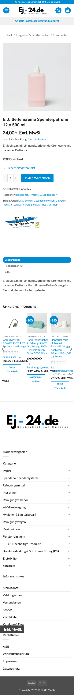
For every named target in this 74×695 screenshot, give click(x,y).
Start (9, 35)
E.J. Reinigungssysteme (38, 366)
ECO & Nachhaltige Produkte (22, 544)
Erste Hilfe (10, 558)
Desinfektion (11, 529)
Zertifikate (10, 617)
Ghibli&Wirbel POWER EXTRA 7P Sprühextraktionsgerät (16, 343)
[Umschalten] (69, 470)
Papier (7, 470)
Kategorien (10, 463)
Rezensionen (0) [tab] (14, 266)
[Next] (71, 357)
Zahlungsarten (12, 595)
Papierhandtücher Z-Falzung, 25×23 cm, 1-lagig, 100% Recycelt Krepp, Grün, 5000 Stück (37, 346)
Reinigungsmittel (14, 485)
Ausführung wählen (36, 379)
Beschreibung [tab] (12, 260)
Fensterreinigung (14, 536)
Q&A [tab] (7, 272)
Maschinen (10, 492)
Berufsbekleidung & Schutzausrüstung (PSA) (32, 551)
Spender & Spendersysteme (21, 478)
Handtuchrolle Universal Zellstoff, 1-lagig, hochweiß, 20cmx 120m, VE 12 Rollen (61, 348)
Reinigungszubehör (15, 500)
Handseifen (60, 35)
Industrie (8, 204)
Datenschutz (11, 668)
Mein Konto (11, 587)
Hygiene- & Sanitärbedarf (32, 35)
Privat (44, 204)
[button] (6, 10)
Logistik (35, 204)
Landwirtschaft (22, 204)
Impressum (10, 661)
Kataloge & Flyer (13, 624)
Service (7, 609)
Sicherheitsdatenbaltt (21, 168)
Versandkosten (37, 139)
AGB (6, 646)
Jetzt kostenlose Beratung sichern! (39, 20)
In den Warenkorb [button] (11, 369)
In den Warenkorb (37, 178)
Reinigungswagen (14, 522)
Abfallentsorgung (14, 507)
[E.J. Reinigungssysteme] (26, 222)
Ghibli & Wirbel (12, 357)
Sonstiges (9, 565)
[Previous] (3, 357)
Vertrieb (53, 204)
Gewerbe (61, 200)
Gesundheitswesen (44, 200)
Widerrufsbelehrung (16, 653)
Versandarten (12, 602)
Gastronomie (25, 200)
